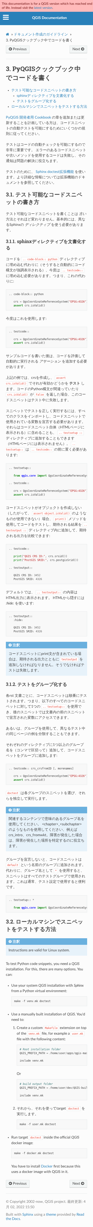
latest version (43, 8)
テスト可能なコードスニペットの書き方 (43, 90)
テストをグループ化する (36, 101)
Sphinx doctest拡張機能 (55, 172)
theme (51, 1214)
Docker (47, 1166)
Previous (19, 49)
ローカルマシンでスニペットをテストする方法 (49, 106)
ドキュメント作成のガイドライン (41, 34)
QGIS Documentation (49, 18)
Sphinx (27, 1214)
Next (76, 49)
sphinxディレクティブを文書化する (45, 96)
